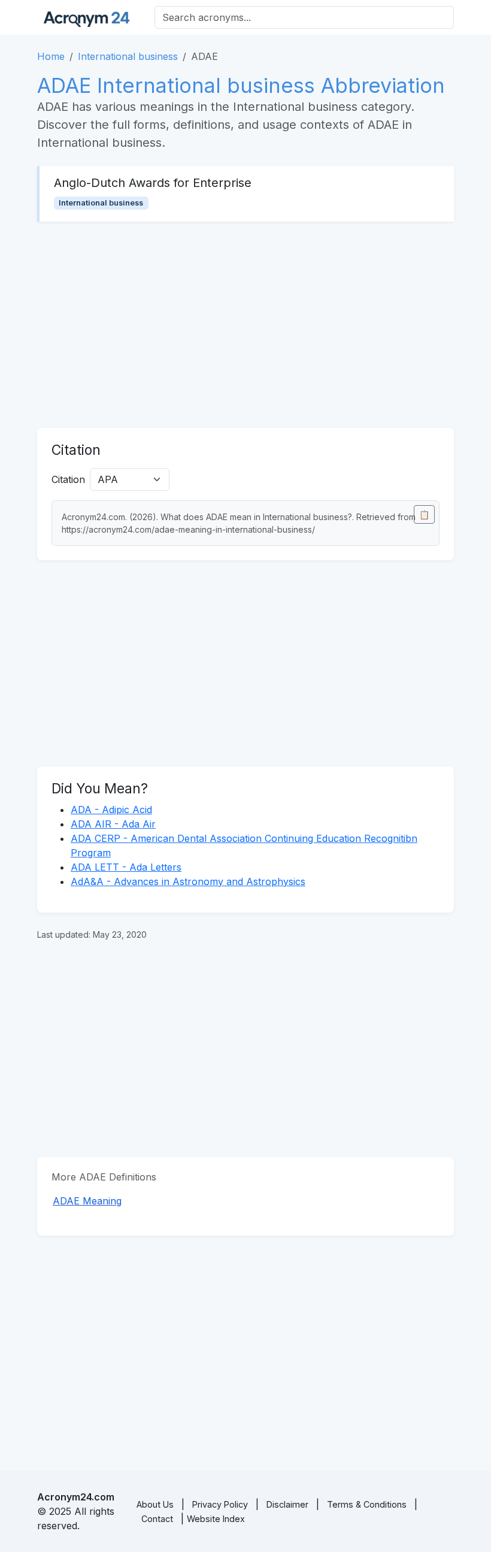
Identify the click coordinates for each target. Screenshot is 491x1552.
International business (128, 56)
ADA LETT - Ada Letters (126, 867)
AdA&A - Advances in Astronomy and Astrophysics (188, 881)
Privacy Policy (220, 1504)
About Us (155, 1504)
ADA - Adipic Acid (111, 810)
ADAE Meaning (87, 1201)
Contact (157, 1519)
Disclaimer (287, 1504)
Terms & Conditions (367, 1504)
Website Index (216, 1519)
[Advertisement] (245, 325)
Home (51, 56)
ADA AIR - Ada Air (113, 824)
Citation (68, 479)
